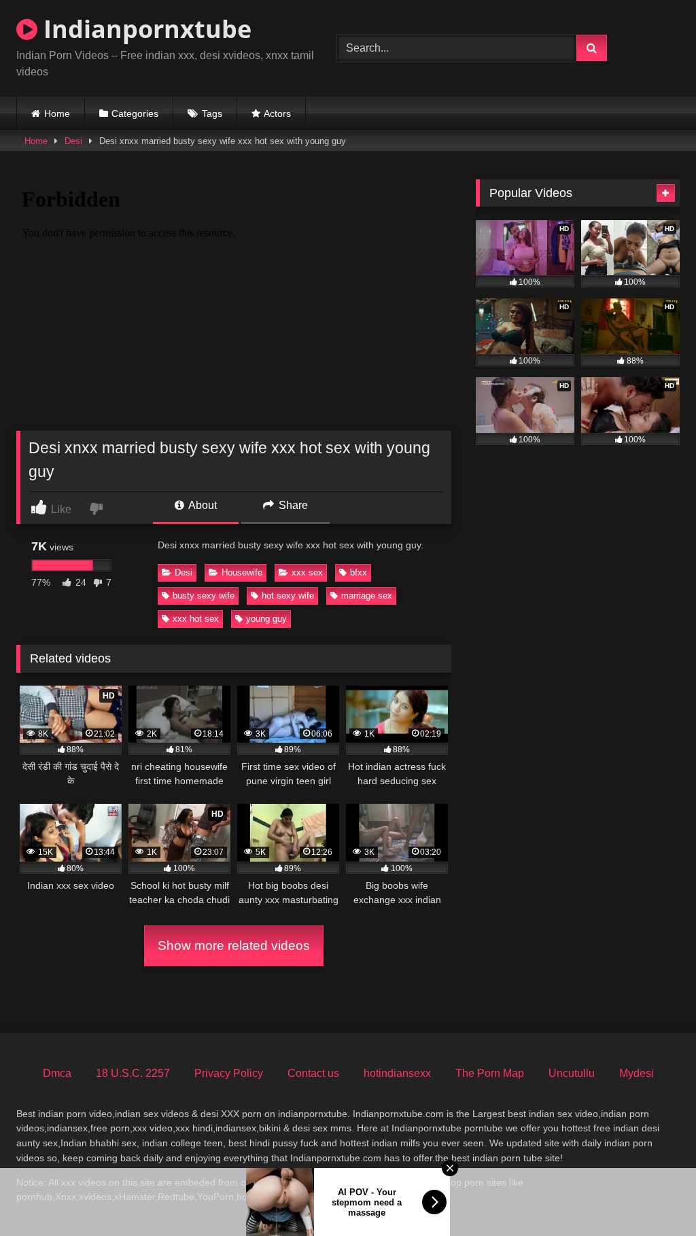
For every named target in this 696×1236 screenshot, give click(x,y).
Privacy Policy (228, 1073)
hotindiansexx (397, 1073)
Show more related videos (234, 945)
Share (292, 505)
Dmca (57, 1073)
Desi (73, 141)
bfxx (358, 572)
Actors (277, 113)
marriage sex (366, 595)
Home (57, 113)
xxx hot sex (196, 619)
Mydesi (636, 1073)
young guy (266, 619)
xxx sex (307, 572)
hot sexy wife (288, 595)
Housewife (242, 572)
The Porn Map (489, 1073)
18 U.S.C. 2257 (133, 1073)
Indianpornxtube (144, 29)
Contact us (313, 1073)
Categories (134, 113)
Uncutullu (572, 1073)
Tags (212, 113)
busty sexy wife (203, 595)
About (201, 505)
